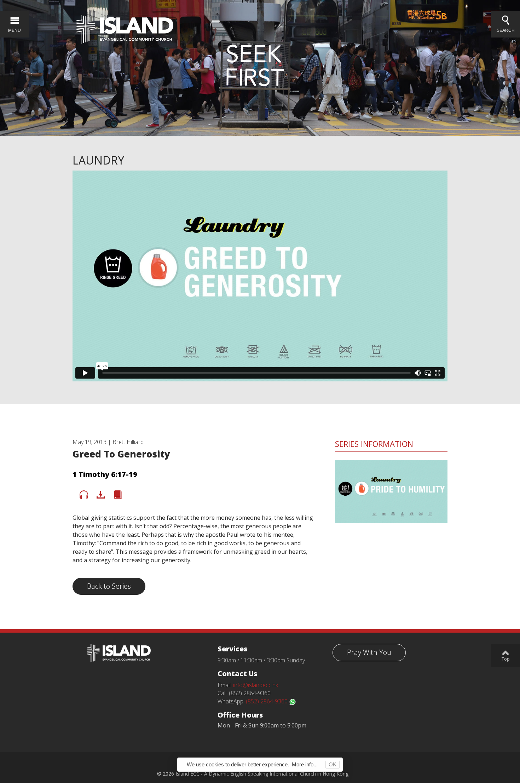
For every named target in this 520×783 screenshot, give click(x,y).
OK (332, 764)
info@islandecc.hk (255, 685)
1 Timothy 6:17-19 (105, 474)
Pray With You (369, 652)
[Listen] (84, 495)
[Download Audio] (101, 495)
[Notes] (118, 495)
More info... (305, 764)
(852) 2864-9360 (267, 701)
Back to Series (109, 586)
